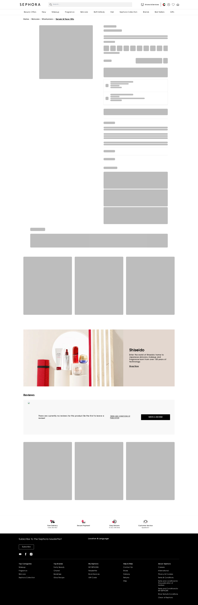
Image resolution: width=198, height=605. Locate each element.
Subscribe (26, 547)
